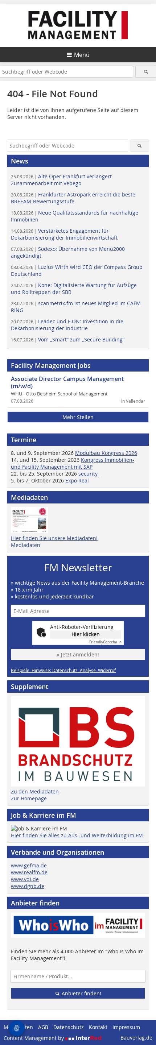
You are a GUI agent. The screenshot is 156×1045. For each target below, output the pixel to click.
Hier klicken (85, 634)
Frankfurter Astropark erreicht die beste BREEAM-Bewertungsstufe (73, 198)
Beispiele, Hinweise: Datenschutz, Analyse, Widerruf (63, 670)
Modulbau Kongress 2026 (106, 452)
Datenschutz (68, 1027)
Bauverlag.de (136, 1037)
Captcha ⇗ (105, 642)
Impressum (126, 1027)
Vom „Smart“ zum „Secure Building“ (67, 339)
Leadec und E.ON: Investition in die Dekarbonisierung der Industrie (67, 325)
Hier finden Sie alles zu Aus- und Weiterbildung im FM (77, 835)
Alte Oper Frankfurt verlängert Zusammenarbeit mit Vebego (61, 180)
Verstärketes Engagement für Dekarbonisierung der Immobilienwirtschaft (64, 234)
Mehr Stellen (78, 417)
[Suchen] (146, 71)
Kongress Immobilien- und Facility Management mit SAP (72, 463)
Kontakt (98, 1027)
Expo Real (77, 480)
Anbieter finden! (80, 993)
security (88, 473)
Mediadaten (25, 545)
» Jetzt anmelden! (78, 654)
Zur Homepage (29, 798)
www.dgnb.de (27, 886)
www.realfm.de (29, 872)
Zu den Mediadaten (35, 791)
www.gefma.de (29, 865)
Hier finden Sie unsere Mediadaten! (54, 538)
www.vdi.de (25, 879)
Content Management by (34, 1037)
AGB (43, 1027)
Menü (82, 55)
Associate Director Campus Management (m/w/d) (67, 382)
